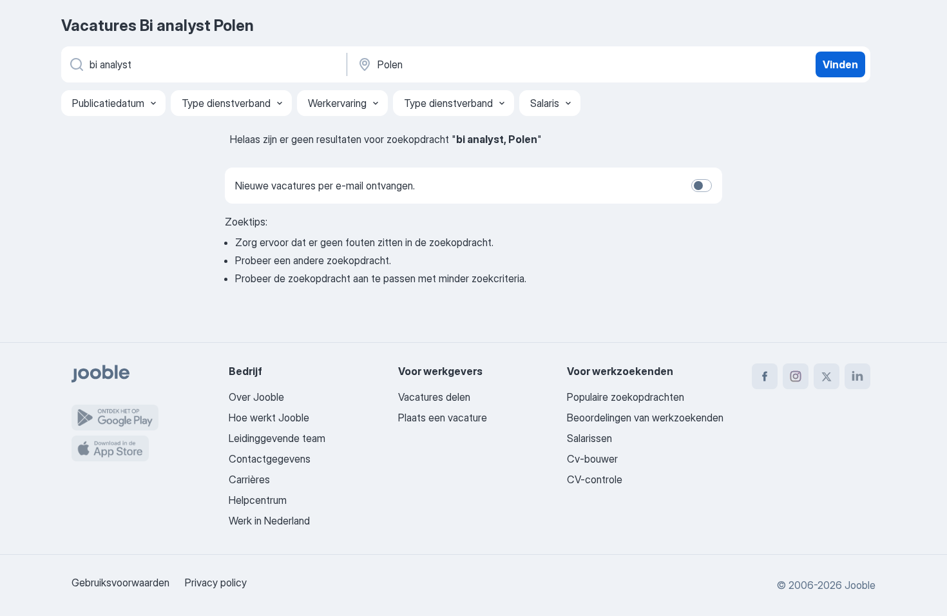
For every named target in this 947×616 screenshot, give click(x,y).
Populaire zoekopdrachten (625, 396)
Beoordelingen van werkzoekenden (645, 417)
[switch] (701, 185)
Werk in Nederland (269, 520)
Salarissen (589, 438)
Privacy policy (216, 582)
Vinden (840, 64)
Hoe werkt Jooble (269, 417)
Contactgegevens (270, 458)
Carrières (249, 479)
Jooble (860, 585)
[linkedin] (857, 376)
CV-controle (594, 479)
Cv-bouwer (592, 458)
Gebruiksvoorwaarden (120, 582)
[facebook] (765, 376)
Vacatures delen (434, 396)
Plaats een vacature (442, 417)
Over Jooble (256, 396)
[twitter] (826, 376)
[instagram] (795, 376)
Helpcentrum (258, 500)
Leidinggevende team (277, 438)
